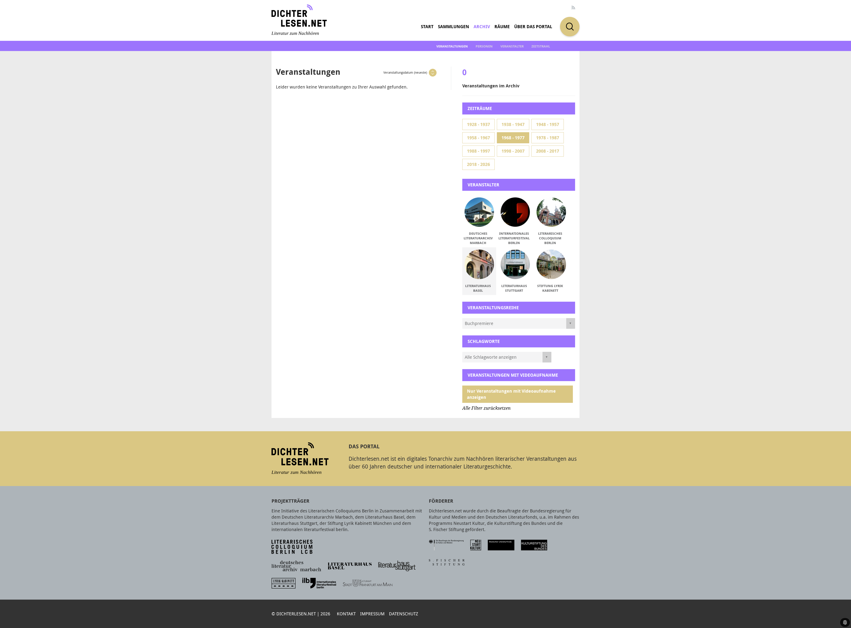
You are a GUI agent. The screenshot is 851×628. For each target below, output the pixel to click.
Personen (484, 46)
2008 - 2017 (547, 151)
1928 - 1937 (478, 124)
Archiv (482, 27)
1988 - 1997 (478, 151)
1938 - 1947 (513, 124)
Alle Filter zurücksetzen (486, 408)
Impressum (372, 614)
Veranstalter (512, 46)
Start (427, 27)
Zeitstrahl (540, 46)
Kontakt (346, 614)
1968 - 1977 (513, 138)
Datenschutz (403, 614)
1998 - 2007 (513, 151)
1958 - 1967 (478, 138)
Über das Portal (533, 27)
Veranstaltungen (452, 46)
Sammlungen (453, 27)
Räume (502, 27)
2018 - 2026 (478, 164)
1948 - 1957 (547, 124)
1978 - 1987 (547, 138)
